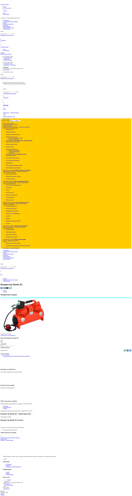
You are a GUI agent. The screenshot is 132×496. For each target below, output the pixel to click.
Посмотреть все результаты (7, 35)
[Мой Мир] (5, 288)
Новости (8, 465)
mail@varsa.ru (6, 58)
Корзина (5, 116)
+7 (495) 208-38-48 (7, 57)
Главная (5, 278)
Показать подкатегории (24, 127)
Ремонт (5, 22)
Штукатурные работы (8, 24)
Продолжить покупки (6, 437)
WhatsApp (6, 65)
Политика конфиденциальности (13, 466)
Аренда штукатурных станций (10, 21)
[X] (7, 288)
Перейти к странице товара (7, 440)
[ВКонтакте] (1, 288)
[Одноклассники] (3, 288)
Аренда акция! (6, 29)
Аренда (8, 472)
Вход (4, 13)
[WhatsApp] (9, 288)
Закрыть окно (4, 438)
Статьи (5, 459)
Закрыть (17, 120)
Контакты (5, 25)
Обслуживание (6, 26)
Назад (11, 120)
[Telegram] (11, 288)
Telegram (13, 65)
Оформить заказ (11, 116)
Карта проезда (6, 69)
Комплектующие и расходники (10, 279)
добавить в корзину (5, 347)
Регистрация (6, 14)
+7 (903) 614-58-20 (7, 60)
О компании (6, 20)
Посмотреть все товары (19, 140)
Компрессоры (6, 281)
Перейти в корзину (15, 437)
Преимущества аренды (8, 27)
